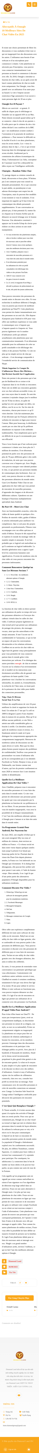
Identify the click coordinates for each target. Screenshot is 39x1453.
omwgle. (18, 663)
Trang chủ (9, 1412)
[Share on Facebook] (20, 1283)
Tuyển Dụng (26, 1415)
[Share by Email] (26, 1283)
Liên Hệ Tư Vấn (11, 1419)
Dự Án (8, 1415)
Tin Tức (12, 1272)
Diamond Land (15, 1261)
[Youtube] (19, 1395)
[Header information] (29, 4)
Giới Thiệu (26, 1412)
